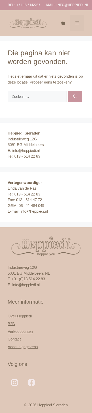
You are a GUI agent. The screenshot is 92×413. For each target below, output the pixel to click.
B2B (11, 324)
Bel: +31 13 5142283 (24, 5)
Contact (14, 339)
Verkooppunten (20, 331)
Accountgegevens (23, 347)
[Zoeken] (75, 96)
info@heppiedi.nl (34, 211)
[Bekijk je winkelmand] (63, 23)
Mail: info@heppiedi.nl (67, 5)
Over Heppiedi (20, 316)
